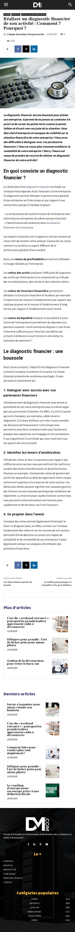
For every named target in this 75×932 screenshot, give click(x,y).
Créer (7, 14)
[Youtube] (46, 844)
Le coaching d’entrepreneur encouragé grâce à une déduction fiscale (23, 790)
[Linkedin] (34, 48)
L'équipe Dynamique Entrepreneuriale (25, 34)
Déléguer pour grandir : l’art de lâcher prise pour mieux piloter (27, 642)
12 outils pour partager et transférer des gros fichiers (57, 583)
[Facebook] (17, 48)
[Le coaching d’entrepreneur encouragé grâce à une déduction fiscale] (52, 790)
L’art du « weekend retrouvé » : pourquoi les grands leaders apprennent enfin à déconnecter (28, 623)
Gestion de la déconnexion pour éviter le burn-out (25, 662)
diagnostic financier (38, 186)
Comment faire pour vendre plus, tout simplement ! (21, 750)
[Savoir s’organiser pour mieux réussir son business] (52, 709)
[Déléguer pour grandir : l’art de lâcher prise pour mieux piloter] (60, 646)
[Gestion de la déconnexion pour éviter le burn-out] (60, 667)
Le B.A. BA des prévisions (34, 14)
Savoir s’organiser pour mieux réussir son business (23, 707)
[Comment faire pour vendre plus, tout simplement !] (52, 752)
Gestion (16, 14)
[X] (25, 48)
